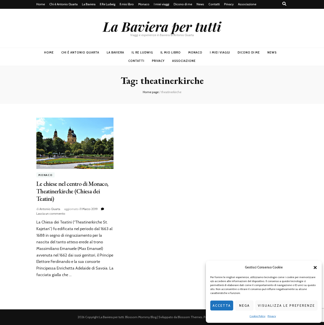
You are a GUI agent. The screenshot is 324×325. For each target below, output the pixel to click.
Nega (244, 306)
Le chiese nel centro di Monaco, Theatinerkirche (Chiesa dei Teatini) (72, 191)
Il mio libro (127, 4)
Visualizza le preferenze (286, 306)
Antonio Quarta (49, 209)
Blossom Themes (190, 317)
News (200, 4)
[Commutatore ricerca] (284, 4)
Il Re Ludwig (107, 4)
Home (40, 4)
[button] (315, 267)
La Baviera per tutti (162, 26)
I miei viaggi (161, 4)
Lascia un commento (50, 214)
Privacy (272, 316)
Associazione (247, 4)
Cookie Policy (257, 316)
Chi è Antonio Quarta (63, 4)
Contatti (214, 4)
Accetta (222, 306)
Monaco (143, 4)
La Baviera (88, 4)
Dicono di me (183, 4)
